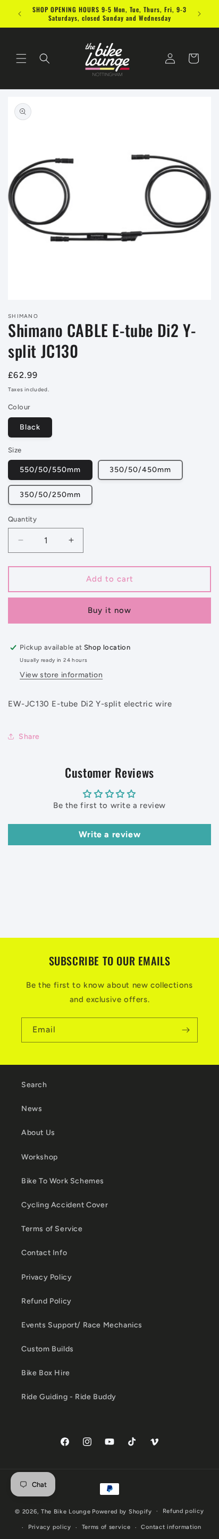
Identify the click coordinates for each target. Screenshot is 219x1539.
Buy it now (109, 610)
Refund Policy (46, 1301)
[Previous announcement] (19, 14)
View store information (61, 674)
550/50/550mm (50, 469)
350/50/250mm (50, 494)
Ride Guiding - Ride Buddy (68, 1396)
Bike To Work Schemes (62, 1180)
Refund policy (183, 1511)
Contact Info (44, 1252)
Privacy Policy (46, 1277)
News (31, 1108)
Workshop (39, 1157)
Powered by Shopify (122, 1511)
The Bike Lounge (66, 1511)
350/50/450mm (140, 469)
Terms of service (106, 1527)
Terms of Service (52, 1228)
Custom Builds (47, 1348)
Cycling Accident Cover (64, 1204)
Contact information (171, 1527)
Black (30, 427)
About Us (38, 1132)
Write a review (109, 834)
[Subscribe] (185, 1029)
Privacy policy (49, 1527)
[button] (21, 58)
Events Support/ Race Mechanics (81, 1325)
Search (34, 1084)
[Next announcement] (199, 14)
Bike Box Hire (45, 1372)
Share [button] (29, 736)
